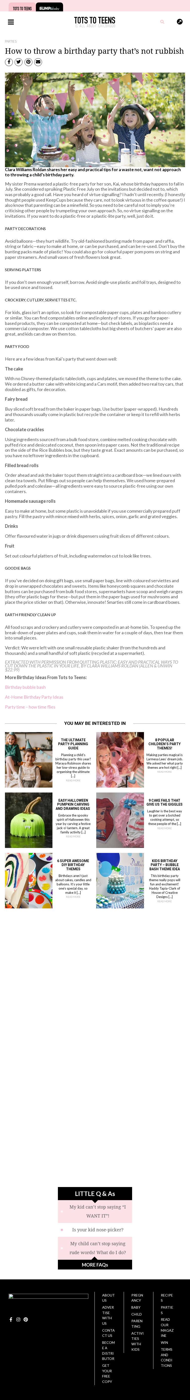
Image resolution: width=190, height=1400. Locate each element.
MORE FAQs (95, 1265)
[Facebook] (11, 1319)
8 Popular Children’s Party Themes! (164, 744)
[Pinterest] (26, 1319)
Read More (73, 780)
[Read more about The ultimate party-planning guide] (28, 759)
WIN (164, 1342)
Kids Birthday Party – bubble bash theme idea (164, 865)
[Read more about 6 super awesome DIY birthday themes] (28, 880)
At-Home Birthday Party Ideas (34, 697)
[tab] (95, 1211)
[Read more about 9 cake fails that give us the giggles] (120, 820)
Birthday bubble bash (25, 687)
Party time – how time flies (30, 707)
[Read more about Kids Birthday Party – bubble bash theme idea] (120, 880)
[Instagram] (18, 1319)
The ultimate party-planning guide (73, 744)
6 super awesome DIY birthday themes (73, 865)
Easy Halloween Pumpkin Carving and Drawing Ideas (73, 804)
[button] (162, 22)
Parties (11, 41)
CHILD (136, 1314)
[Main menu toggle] (11, 22)
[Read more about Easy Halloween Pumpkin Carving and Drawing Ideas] (28, 820)
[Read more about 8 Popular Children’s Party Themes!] (120, 759)
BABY (136, 1307)
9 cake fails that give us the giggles (164, 802)
